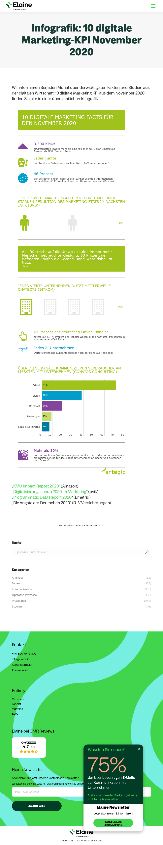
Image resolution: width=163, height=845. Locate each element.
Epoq (15, 713)
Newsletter (138, 6)
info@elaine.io (20, 659)
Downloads (110, 6)
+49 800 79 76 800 (24, 653)
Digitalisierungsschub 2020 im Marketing (49, 491)
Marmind (17, 709)
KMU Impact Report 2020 (36, 486)
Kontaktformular (22, 665)
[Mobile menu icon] (153, 6)
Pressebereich (21, 670)
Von (70, 525)
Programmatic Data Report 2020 (42, 497)
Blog (124, 6)
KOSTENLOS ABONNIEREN (113, 823)
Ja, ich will (36, 806)
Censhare (18, 699)
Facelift (16, 704)
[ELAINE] (29, 755)
